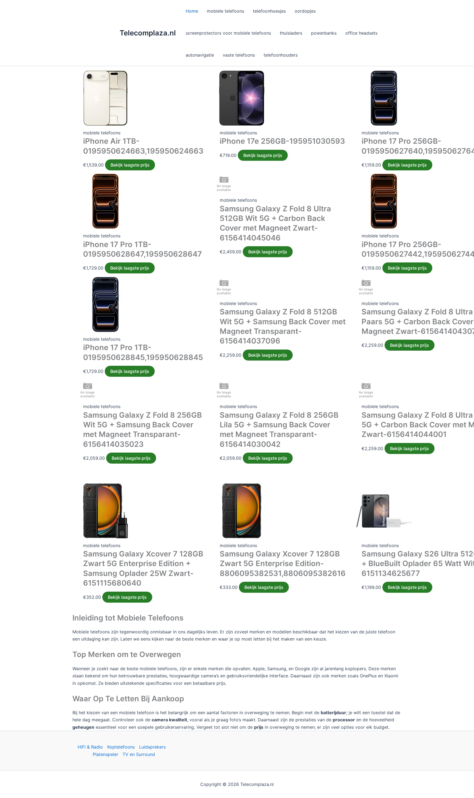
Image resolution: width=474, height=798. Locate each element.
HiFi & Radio (90, 747)
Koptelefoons (121, 747)
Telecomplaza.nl (148, 33)
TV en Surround (139, 754)
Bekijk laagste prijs (130, 165)
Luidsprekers (152, 747)
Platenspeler (105, 754)
